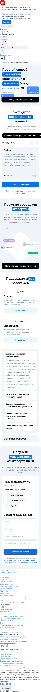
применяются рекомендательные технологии (19, 669)
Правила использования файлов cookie (16, 18)
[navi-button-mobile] (2, 58)
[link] (4, 44)
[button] (2, 50)
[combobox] (5, 688)
